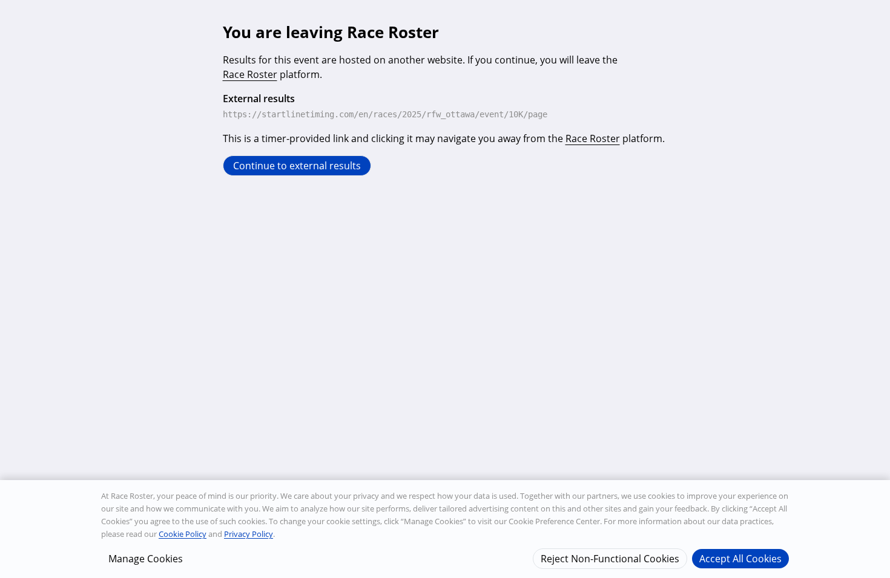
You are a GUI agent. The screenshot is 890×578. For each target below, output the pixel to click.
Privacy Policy (248, 533)
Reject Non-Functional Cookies (610, 558)
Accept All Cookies (740, 558)
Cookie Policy (182, 533)
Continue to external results (297, 165)
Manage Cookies (145, 558)
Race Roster (250, 74)
